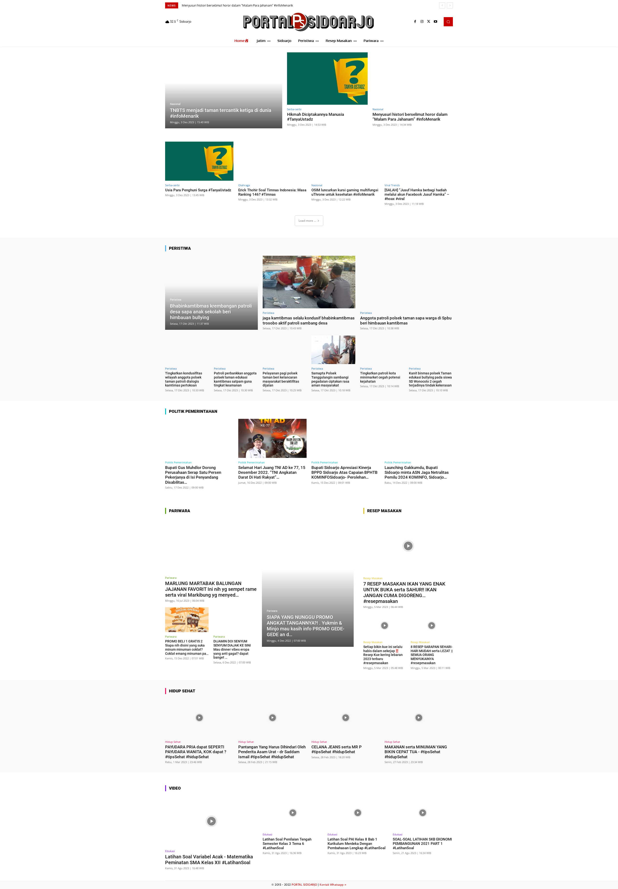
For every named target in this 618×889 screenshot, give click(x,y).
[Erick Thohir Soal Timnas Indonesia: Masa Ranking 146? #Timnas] (272, 161)
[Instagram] (422, 21)
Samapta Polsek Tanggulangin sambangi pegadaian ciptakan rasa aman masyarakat (330, 379)
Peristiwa (175, 299)
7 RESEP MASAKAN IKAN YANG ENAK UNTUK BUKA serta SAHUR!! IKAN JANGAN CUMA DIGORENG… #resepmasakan (404, 592)
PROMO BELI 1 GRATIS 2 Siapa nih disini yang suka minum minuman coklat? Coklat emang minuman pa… (187, 647)
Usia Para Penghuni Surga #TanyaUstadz (211, 5)
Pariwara (170, 577)
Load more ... (307, 221)
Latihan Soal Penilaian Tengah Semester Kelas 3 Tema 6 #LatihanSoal (287, 843)
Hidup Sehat (173, 741)
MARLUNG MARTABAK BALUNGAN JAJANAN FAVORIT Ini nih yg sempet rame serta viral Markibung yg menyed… (211, 589)
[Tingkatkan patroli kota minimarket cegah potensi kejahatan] (382, 350)
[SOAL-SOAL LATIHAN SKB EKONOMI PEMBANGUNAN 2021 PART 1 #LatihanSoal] (423, 813)
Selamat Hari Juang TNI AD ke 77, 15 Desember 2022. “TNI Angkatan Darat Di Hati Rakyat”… (271, 472)
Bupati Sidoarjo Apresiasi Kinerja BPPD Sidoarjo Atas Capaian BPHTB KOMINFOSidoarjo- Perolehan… (344, 472)
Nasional (175, 104)
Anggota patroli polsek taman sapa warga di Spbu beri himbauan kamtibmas (405, 320)
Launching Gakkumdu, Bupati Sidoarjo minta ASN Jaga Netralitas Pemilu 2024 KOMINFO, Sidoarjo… (417, 472)
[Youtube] (435, 21)
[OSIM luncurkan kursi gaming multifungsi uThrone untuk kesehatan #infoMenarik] (345, 161)
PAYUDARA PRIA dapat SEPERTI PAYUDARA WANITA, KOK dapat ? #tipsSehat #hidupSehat (195, 751)
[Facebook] (415, 21)
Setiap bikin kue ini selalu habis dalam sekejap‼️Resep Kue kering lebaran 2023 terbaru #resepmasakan (383, 655)
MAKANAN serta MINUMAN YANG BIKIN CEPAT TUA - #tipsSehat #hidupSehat (416, 751)
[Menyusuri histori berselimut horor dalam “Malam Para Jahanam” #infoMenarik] (412, 78)
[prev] (442, 5)
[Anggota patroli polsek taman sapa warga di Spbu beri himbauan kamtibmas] (406, 282)
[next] (450, 5)
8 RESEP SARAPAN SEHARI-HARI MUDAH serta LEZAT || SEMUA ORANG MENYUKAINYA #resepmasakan (432, 655)
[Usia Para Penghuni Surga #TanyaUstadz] (199, 161)
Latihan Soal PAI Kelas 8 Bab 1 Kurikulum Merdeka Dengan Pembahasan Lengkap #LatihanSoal (357, 843)
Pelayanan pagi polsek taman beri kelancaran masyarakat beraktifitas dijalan (281, 379)
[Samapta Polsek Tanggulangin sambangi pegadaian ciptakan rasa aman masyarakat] (333, 350)
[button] (448, 21)
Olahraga (244, 185)
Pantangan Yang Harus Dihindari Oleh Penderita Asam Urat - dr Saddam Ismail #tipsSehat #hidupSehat (272, 751)
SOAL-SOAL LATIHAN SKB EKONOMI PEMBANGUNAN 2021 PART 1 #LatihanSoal (422, 843)
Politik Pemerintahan (178, 462)
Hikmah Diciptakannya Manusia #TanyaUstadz (315, 117)
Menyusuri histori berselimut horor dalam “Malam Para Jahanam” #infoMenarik (410, 117)
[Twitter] (428, 21)
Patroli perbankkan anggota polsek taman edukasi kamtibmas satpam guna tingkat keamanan (235, 379)
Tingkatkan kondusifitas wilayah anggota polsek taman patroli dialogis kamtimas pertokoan (183, 379)
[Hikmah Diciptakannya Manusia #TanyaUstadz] (327, 78)
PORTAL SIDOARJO (304, 884)
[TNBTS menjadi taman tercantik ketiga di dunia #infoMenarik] (223, 90)
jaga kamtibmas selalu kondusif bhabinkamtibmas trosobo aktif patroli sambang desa (309, 320)
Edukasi (170, 851)
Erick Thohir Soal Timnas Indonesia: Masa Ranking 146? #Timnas (272, 192)
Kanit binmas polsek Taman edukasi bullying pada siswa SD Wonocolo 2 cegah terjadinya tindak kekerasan (430, 379)
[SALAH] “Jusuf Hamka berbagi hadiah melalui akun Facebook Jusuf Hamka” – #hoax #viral (417, 194)
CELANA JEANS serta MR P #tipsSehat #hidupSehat (336, 749)
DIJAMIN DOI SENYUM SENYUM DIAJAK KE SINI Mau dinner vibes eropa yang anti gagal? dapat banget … (232, 649)
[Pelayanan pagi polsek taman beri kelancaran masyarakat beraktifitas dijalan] (285, 350)
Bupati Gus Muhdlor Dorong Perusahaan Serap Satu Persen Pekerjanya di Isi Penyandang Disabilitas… (193, 475)
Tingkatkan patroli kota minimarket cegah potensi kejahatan (380, 377)
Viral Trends (392, 185)
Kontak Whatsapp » (333, 884)
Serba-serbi (294, 109)
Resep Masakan (373, 578)
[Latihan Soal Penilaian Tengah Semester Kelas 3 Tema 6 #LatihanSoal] (293, 813)
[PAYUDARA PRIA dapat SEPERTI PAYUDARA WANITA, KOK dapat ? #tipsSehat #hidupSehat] (199, 717)
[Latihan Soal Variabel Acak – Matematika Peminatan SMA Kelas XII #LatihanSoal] (211, 821)
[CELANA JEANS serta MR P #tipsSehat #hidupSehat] (345, 717)
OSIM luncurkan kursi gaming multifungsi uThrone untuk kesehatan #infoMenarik (344, 192)
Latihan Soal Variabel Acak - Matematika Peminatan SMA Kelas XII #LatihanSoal (209, 859)
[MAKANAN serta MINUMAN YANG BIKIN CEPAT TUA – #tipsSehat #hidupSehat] (419, 717)
